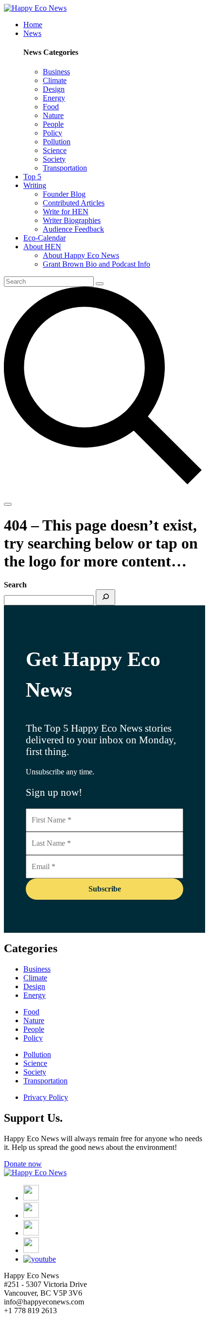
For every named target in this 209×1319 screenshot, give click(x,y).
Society (34, 1072)
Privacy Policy (45, 1097)
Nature (33, 1020)
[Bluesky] (31, 1250)
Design (34, 986)
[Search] (105, 597)
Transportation (45, 1081)
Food (31, 1012)
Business (37, 969)
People (33, 1029)
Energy (34, 995)
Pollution (37, 1054)
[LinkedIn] (31, 1233)
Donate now (23, 1164)
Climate (35, 978)
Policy (33, 1038)
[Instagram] (31, 1215)
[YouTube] (39, 1259)
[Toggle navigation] (8, 504)
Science (35, 1063)
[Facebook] (31, 1198)
